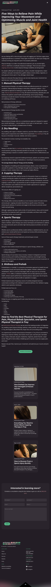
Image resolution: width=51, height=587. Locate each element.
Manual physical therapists (12, 92)
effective (4, 66)
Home (3, 551)
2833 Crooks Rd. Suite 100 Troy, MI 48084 (30, 552)
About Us (4, 553)
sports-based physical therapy (12, 234)
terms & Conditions (6, 568)
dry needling (18, 148)
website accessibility (6, 566)
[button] (47, 2)
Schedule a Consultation (25, 351)
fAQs (3, 561)
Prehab (9, 273)
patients (3, 558)
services (3, 556)
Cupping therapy (6, 180)
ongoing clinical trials (8, 68)
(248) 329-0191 (29, 557)
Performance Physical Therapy (11, 325)
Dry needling (38, 134)
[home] (10, 2)
